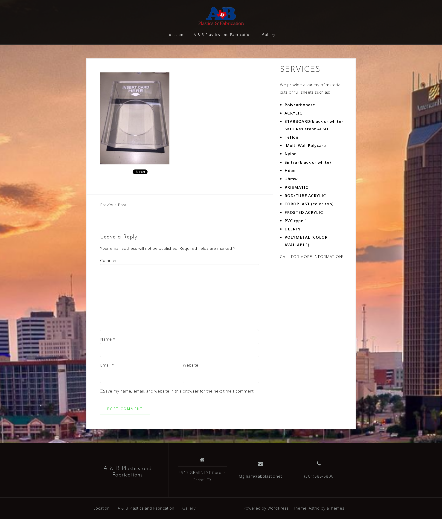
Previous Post (113, 204)
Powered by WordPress (266, 508)
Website (190, 365)
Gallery (268, 34)
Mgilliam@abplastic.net (260, 476)
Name (107, 339)
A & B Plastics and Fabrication (223, 34)
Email (107, 365)
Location (175, 34)
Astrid (314, 508)
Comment (109, 260)
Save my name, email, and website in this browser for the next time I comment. (179, 391)
